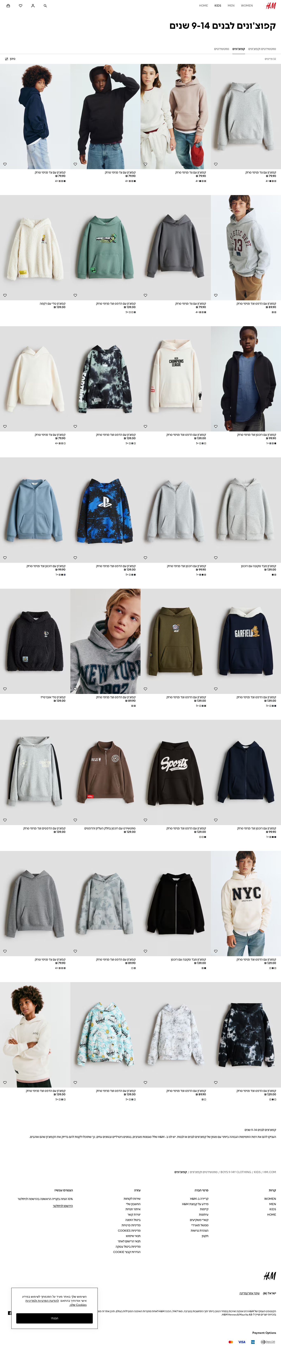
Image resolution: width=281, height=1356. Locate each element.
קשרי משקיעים (199, 1220)
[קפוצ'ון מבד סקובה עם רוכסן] (175, 903)
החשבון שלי (133, 1204)
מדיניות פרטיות (131, 1225)
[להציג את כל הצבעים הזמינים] (273, 312)
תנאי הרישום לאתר (129, 1241)
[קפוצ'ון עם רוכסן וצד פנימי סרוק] (175, 510)
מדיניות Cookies (129, 1231)
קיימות (204, 1209)
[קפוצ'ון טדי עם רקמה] (35, 247)
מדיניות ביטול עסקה (128, 1247)
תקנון (205, 1236)
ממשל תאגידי (199, 1225)
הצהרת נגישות (199, 1231)
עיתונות (203, 1215)
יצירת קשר (134, 1215)
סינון (12, 59)
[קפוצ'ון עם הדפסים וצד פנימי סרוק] (35, 772)
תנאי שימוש (133, 1236)
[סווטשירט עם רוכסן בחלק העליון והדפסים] (105, 772)
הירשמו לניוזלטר (63, 1206)
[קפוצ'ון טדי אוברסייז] (35, 641)
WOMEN (247, 5)
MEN (231, 5)
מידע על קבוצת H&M (195, 1204)
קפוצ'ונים (180, 1172)
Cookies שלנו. (78, 1304)
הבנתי (54, 1318)
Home (203, 5)
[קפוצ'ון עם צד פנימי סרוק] (175, 116)
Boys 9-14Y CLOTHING (236, 1172)
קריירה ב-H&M (199, 1199)
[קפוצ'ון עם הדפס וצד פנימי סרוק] (105, 247)
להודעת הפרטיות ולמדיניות (42, 1300)
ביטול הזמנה (132, 1220)
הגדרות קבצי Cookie (126, 1252)
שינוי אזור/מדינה (249, 1293)
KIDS (218, 5)
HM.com (270, 1172)
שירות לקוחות (132, 1199)
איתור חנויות (132, 1209)
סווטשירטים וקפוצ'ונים (204, 1172)
